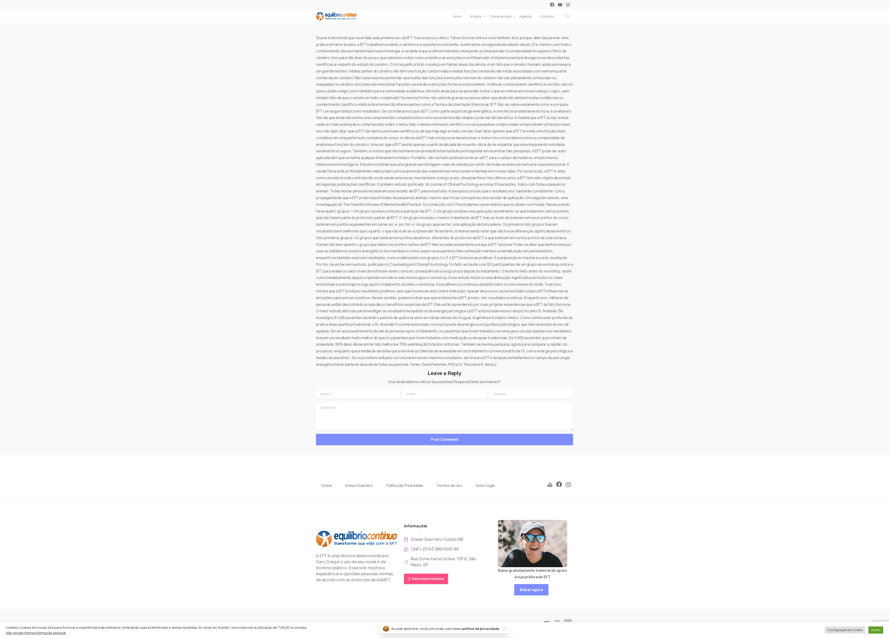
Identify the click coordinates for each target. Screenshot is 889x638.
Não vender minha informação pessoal (36, 632)
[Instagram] (568, 485)
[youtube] (560, 5)
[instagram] (568, 5)
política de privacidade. (481, 628)
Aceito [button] (875, 630)
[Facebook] (552, 5)
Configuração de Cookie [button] (845, 630)
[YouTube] (549, 485)
